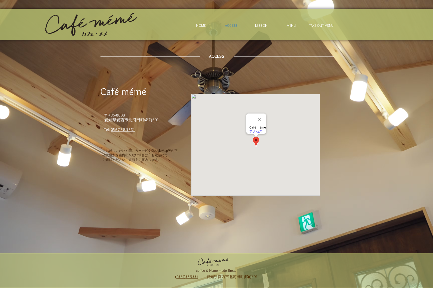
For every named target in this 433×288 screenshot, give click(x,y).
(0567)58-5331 (186, 276)
